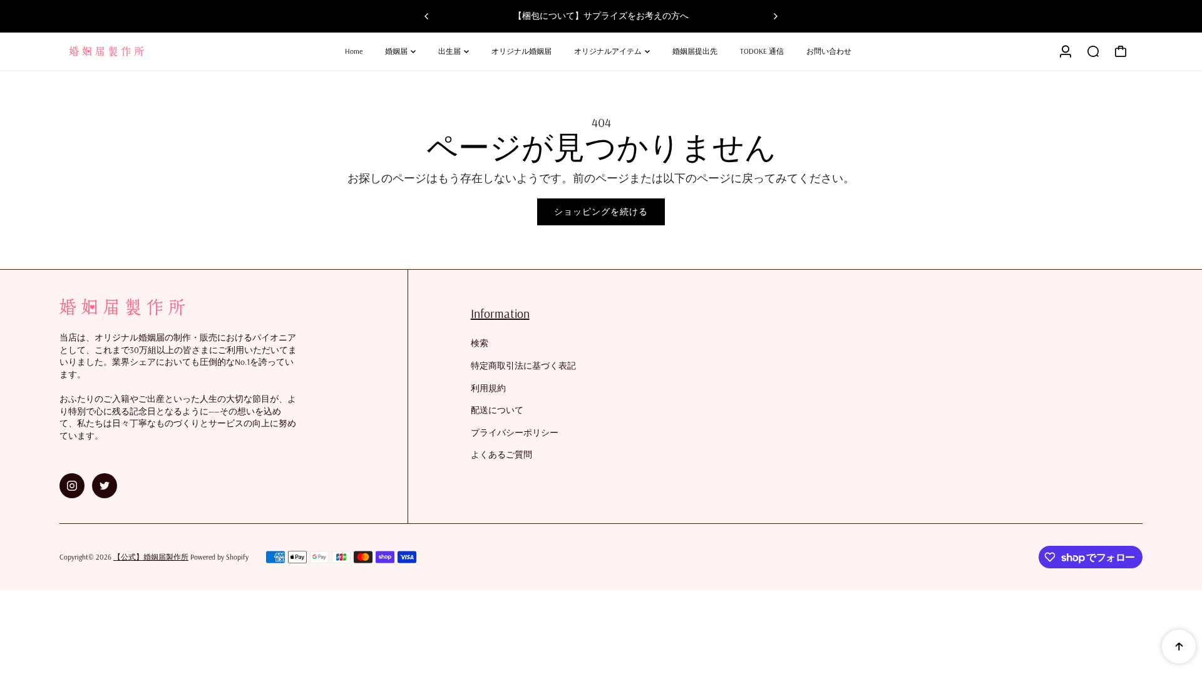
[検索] (1093, 51)
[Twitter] (104, 485)
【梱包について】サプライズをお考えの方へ (601, 15)
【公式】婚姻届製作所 (150, 556)
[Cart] (1120, 51)
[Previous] (426, 16)
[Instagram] (72, 485)
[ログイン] (1065, 51)
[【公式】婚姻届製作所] (147, 51)
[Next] (775, 16)
